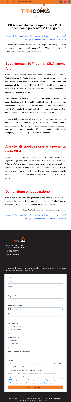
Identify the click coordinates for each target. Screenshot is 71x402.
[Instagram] (65, 1)
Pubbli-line (48, 400)
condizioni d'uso (46, 383)
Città (9, 314)
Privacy (10, 360)
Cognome (11, 296)
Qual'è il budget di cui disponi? (19, 351)
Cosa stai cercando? (15, 323)
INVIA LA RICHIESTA (35, 387)
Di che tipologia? (14, 337)
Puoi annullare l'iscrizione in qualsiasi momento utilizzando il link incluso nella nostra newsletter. (33, 373)
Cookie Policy (33, 400)
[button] (35, 16)
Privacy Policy (24, 400)
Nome (10, 286)
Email (10, 277)
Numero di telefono (15, 305)
